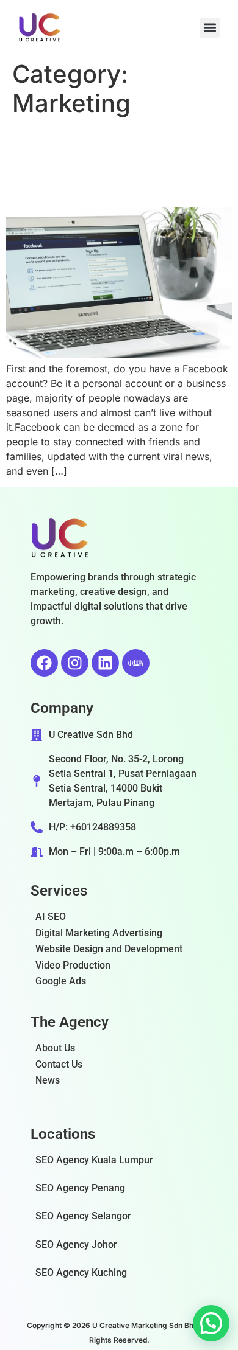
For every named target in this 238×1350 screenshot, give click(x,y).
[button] (210, 28)
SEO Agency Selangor (83, 1216)
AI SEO (50, 916)
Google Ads (60, 981)
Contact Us (58, 1064)
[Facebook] (44, 663)
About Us (55, 1048)
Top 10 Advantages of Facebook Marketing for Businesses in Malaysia (117, 162)
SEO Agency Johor (76, 1244)
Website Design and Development (108, 949)
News (47, 1080)
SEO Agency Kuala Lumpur (94, 1160)
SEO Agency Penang (80, 1188)
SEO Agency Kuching (81, 1272)
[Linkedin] (105, 663)
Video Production (72, 965)
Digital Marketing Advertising (98, 933)
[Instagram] (74, 663)
